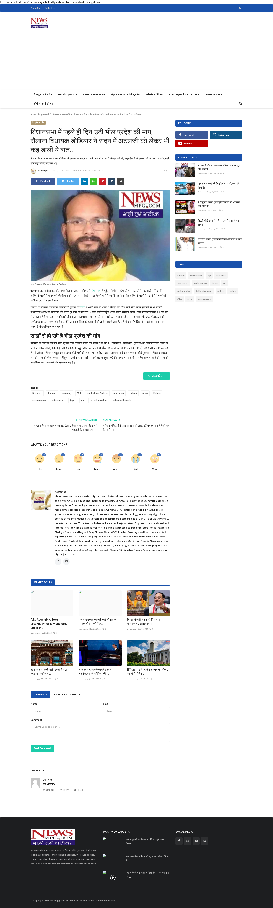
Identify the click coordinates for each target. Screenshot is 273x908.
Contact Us (49, 8)
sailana (133, 393)
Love (78, 469)
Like (40, 469)
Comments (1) (39, 770)
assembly (67, 393)
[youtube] (196, 841)
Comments (40, 694)
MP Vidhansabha (98, 400)
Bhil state (37, 393)
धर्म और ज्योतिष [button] (153, 94)
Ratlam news (200, 283)
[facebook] (179, 841)
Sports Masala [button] (93, 94)
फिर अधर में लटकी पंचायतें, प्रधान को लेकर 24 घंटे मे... (147, 858)
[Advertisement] (136, 62)
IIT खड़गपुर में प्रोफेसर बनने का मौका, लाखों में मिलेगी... (147, 671)
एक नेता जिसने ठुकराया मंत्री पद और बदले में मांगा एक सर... (220, 241)
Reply (65, 789)
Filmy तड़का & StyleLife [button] (183, 94)
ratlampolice (184, 291)
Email (106, 704)
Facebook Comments (66, 694)
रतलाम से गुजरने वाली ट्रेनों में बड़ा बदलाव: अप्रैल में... (49, 671)
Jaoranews (182, 283)
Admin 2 (202, 192)
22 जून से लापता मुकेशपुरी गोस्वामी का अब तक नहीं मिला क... (219, 204)
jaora (215, 283)
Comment (36, 720)
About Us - (36, 8)
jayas (73, 400)
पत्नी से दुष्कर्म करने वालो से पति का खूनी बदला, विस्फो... (145, 841)
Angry (116, 469)
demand (52, 393)
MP (224, 283)
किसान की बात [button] (212, 94)
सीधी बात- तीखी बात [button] (44, 104)
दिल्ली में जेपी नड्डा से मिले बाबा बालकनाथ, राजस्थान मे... (144, 621)
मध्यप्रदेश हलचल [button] (66, 94)
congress (221, 275)
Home (33, 114)
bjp (209, 275)
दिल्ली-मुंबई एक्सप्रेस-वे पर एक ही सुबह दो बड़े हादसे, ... (218, 222)
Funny (97, 469)
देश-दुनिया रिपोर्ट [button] (42, 94)
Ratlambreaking (204, 291)
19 (44, 454)
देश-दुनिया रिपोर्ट (44, 114)
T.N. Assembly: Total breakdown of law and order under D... (50, 624)
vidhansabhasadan (122, 400)
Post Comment (42, 748)
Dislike (59, 469)
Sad (136, 469)
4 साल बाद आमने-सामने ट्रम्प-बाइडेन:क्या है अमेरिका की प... (95, 671)
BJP (82, 400)
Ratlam (157, 393)
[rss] (204, 841)
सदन (82, 307)
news (145, 393)
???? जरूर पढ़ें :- (155, 376)
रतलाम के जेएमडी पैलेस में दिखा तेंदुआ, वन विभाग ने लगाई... (147, 874)
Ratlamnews (196, 275)
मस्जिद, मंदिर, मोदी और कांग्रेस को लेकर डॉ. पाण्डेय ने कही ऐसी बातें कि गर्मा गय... (136, 428)
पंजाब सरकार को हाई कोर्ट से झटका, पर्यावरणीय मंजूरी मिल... (98, 621)
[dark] (240, 8)
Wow (154, 469)
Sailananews (58, 400)
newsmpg (43, 171)
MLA (79, 393)
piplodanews (204, 299)
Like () (80, 790)
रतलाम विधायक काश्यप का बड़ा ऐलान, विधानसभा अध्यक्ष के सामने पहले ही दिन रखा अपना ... (65, 428)
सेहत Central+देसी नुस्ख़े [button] (124, 94)
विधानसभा (96, 290)
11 (82, 454)
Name (34, 704)
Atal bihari (118, 393)
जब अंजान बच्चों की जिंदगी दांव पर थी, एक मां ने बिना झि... (219, 185)
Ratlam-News (39, 400)
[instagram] (187, 841)
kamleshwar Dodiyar (97, 393)
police (220, 291)
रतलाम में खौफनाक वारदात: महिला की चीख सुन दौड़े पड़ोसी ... (219, 167)
